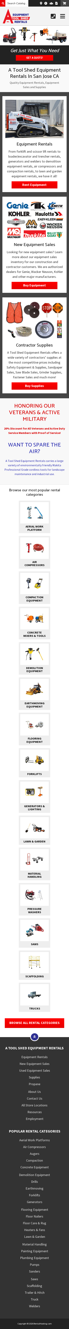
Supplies (34, 1077)
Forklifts (34, 1195)
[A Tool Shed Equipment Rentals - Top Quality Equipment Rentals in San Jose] (16, 22)
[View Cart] (65, 3)
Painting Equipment (34, 1251)
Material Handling (34, 1244)
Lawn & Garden (34, 1237)
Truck (34, 1299)
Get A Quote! (34, 57)
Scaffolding (34, 1286)
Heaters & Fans (34, 1230)
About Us (34, 1092)
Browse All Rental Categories (34, 1023)
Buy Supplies (34, 386)
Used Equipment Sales (34, 1070)
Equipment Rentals (34, 1057)
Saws (34, 1279)
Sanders (34, 1271)
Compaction (34, 1160)
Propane (34, 1084)
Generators (34, 1202)
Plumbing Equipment (34, 1258)
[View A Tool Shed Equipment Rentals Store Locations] (41, 3)
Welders (34, 1306)
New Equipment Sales (34, 1064)
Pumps (34, 1264)
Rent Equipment (34, 185)
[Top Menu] (34, 1037)
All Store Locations (34, 1105)
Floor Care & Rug (34, 1223)
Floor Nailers (34, 1216)
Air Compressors (34, 1147)
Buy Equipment (34, 285)
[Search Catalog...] (2, 3)
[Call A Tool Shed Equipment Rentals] (53, 16)
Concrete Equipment (34, 1167)
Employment (34, 1119)
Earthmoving (34, 1188)
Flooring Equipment (34, 1209)
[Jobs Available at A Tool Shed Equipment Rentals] (51, 3)
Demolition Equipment (34, 1175)
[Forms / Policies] (56, 3)
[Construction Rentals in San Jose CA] (34, 35)
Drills (34, 1181)
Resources (34, 1112)
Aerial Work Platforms (34, 1140)
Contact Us (34, 1098)
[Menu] (62, 16)
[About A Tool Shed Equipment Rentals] (45, 3)
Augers (34, 1154)
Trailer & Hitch (35, 1292)
